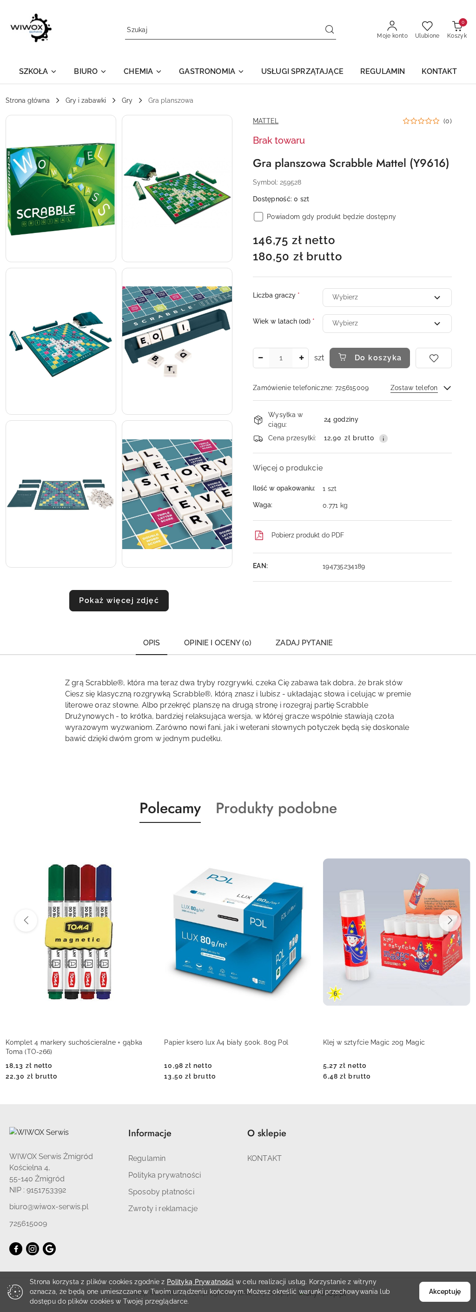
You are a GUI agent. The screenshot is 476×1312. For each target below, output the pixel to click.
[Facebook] (15, 1248)
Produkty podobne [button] (276, 808)
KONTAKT (264, 1158)
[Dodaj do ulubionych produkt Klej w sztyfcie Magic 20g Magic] (301, 845)
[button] (38, 72)
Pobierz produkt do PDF (307, 535)
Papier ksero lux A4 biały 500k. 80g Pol (68, 1042)
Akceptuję (445, 1291)
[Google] (49, 1248)
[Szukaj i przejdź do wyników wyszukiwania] (329, 30)
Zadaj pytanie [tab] (304, 642)
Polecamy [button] (170, 808)
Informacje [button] (150, 1133)
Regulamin (146, 1158)
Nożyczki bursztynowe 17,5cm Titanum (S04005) (384, 1047)
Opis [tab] (151, 642)
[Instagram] (32, 1248)
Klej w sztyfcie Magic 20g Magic (215, 1042)
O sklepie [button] (266, 1133)
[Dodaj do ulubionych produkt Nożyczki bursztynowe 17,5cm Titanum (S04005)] (460, 845)
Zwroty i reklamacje (163, 1208)
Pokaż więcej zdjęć (119, 600)
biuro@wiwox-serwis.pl (48, 1206)
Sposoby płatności (161, 1191)
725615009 (28, 1223)
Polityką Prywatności (200, 1281)
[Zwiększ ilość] (301, 358)
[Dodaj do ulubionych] (434, 358)
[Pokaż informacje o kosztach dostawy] (383, 438)
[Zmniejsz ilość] (260, 358)
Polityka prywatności (164, 1175)
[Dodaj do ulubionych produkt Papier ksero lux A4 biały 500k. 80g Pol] (142, 845)
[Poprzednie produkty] (26, 920)
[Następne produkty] (450, 920)
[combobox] (387, 297)
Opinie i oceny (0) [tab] (217, 642)
